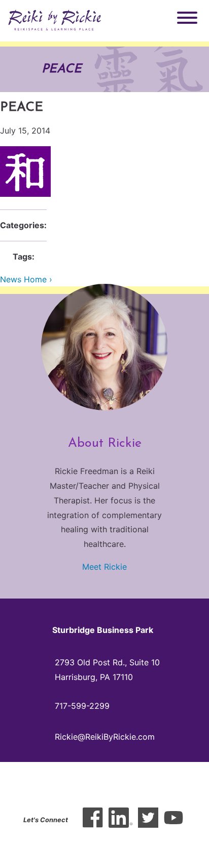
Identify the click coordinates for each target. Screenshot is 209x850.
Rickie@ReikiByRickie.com (105, 737)
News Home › (26, 279)
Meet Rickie (104, 567)
